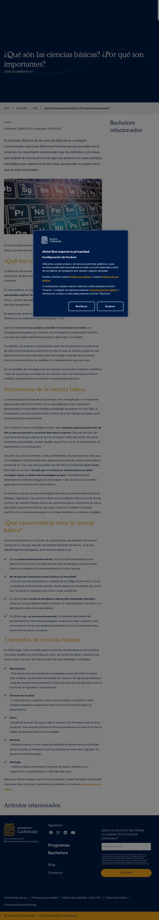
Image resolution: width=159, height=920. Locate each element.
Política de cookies (80, 276)
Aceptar (110, 306)
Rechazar (81, 306)
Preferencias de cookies (103, 289)
